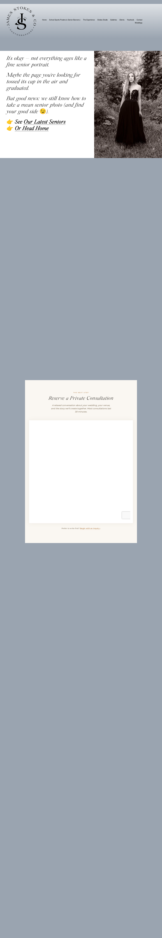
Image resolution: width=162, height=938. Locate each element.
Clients (121, 20)
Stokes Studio (102, 20)
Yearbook (130, 20)
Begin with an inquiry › (90, 528)
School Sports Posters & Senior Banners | (64, 20)
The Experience (89, 20)
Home (44, 20)
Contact (139, 20)
